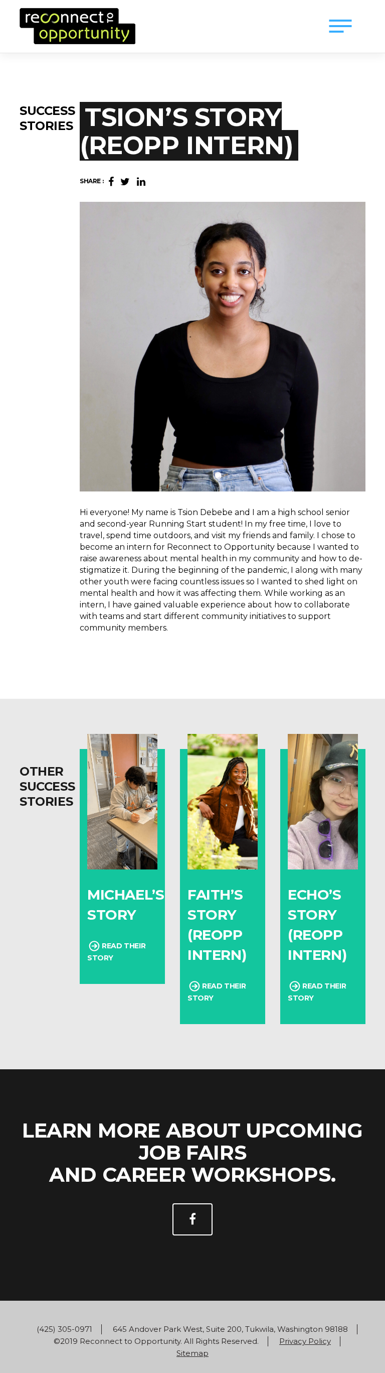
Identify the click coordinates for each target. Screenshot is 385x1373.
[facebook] (192, 1219)
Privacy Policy (305, 1341)
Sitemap (192, 1353)
